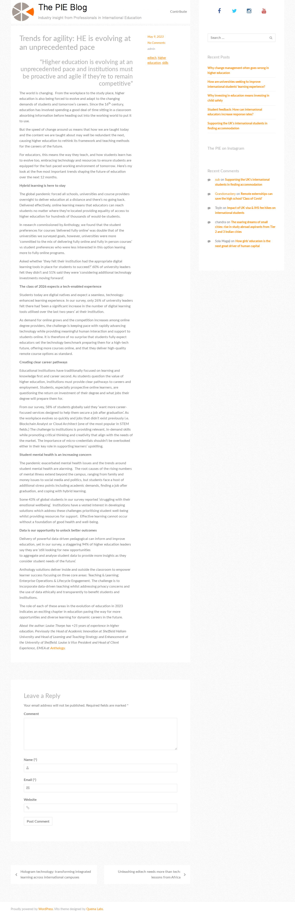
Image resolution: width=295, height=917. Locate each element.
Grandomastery (225, 194)
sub (217, 179)
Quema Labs (94, 909)
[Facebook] (219, 11)
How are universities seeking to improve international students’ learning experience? (236, 84)
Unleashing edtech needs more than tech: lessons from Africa (149, 874)
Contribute (178, 11)
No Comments (156, 42)
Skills (165, 62)
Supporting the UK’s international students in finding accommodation (237, 126)
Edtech (152, 58)
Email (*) (30, 780)
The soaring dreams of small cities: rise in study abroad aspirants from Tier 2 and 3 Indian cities (245, 227)
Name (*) (30, 760)
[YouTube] (264, 11)
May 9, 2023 (156, 36)
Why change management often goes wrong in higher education (238, 71)
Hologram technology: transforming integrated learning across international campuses (56, 874)
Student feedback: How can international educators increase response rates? (235, 112)
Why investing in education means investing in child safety (238, 98)
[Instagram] (249, 11)
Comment (31, 714)
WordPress (45, 909)
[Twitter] (234, 11)
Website (30, 799)
